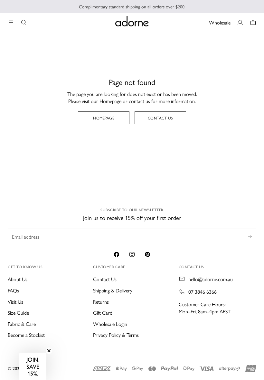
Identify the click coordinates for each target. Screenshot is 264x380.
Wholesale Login (110, 324)
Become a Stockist (26, 334)
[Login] (240, 22)
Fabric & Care (22, 324)
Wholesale (220, 22)
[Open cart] (253, 22)
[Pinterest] (147, 254)
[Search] (24, 22)
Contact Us (160, 118)
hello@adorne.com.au (210, 279)
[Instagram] (132, 254)
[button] (32, 366)
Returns (101, 301)
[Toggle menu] (11, 22)
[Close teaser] (49, 350)
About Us (17, 279)
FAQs (13, 290)
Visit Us (15, 301)
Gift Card (102, 312)
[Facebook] (116, 254)
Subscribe (249, 236)
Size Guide (18, 312)
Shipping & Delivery (112, 290)
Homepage (103, 118)
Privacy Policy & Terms (116, 334)
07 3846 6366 (202, 291)
